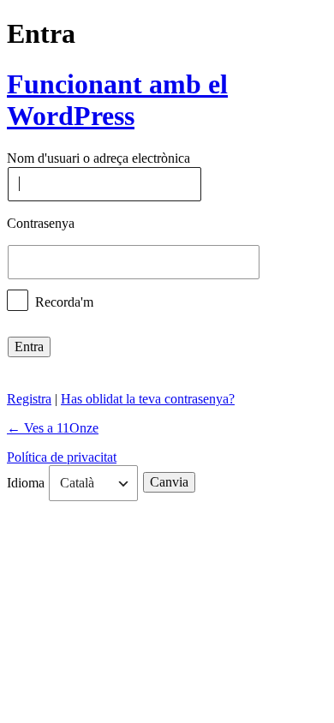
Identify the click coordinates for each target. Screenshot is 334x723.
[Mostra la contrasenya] (276, 262)
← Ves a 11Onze (52, 428)
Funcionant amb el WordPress (117, 100)
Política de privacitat (61, 457)
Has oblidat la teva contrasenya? (148, 398)
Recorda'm (64, 301)
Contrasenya (41, 223)
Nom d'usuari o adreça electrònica (98, 159)
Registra (29, 398)
